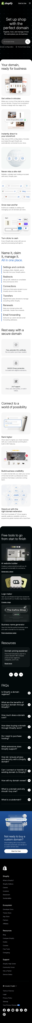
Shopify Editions (8, 884)
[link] (27, 41)
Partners (5, 920)
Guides (5, 942)
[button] (30, 3)
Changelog (6, 953)
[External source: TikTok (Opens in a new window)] (21, 1010)
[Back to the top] (5, 868)
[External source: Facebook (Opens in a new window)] (4, 1010)
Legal (4, 994)
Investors (6, 891)
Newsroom (6, 895)
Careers (5, 887)
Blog (4, 935)
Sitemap (5, 1001)
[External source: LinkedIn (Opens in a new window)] (25, 1010)
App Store (6, 916)
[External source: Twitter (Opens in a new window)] (8, 1010)
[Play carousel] (16, 675)
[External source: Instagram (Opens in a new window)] (17, 1010)
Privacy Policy (7, 998)
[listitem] (16, 657)
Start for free (16, 851)
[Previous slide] (11, 675)
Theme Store (7, 913)
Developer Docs (8, 909)
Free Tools (6, 949)
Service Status (7, 974)
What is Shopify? (8, 880)
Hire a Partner (7, 971)
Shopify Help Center (9, 964)
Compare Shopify (8, 938)
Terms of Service (8, 991)
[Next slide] (21, 675)
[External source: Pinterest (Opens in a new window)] (4, 1014)
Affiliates (5, 924)
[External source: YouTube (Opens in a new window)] (12, 1010)
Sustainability (7, 898)
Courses (5, 945)
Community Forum (9, 967)
